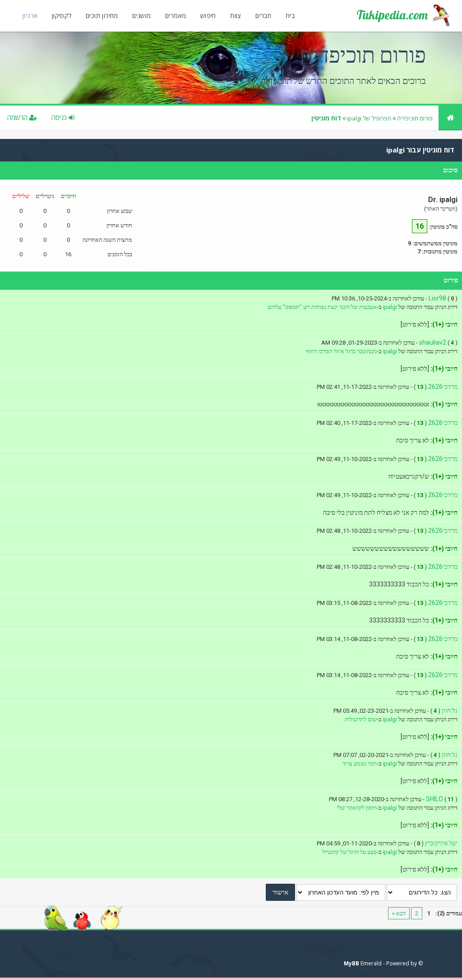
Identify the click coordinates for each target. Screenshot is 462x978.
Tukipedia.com (392, 15)
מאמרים (175, 15)
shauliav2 (432, 342)
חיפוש (208, 15)
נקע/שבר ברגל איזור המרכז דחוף (341, 351)
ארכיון (30, 15)
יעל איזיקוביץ (441, 843)
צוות (235, 15)
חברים (263, 15)
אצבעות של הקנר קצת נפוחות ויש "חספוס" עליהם (322, 307)
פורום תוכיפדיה (415, 118)
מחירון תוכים (102, 15)
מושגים (141, 15)
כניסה (60, 117)
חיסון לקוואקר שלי (357, 807)
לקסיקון (62, 15)
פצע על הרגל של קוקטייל (349, 852)
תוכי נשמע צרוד (359, 763)
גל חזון (449, 710)
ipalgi (390, 307)
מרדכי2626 (442, 386)
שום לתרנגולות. (360, 719)
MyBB (351, 963)
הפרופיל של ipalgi (369, 118)
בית (290, 15)
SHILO (434, 799)
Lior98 (437, 298)
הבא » (399, 913)
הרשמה (18, 117)
